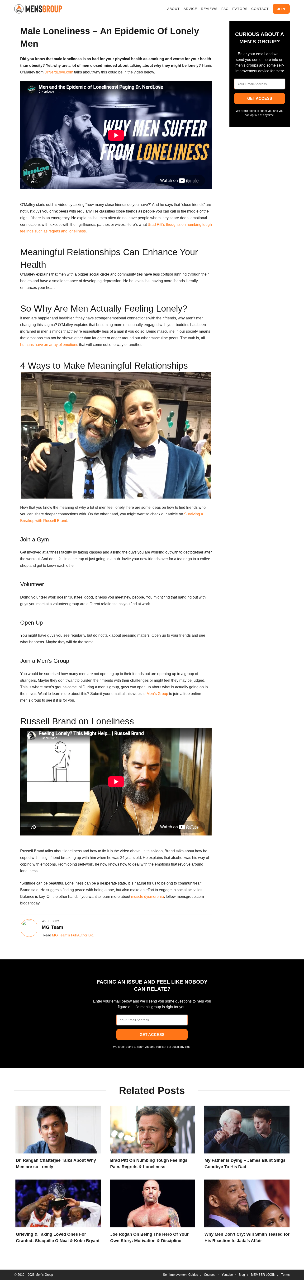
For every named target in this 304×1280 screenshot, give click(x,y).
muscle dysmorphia (147, 896)
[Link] (38, 9)
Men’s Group (158, 694)
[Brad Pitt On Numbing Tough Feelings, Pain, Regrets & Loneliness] (151, 1128)
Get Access (259, 98)
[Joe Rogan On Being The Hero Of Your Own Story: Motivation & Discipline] (151, 1202)
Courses (209, 1274)
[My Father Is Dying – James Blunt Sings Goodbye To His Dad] (245, 1128)
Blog (242, 1274)
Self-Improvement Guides (180, 1274)
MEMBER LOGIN (263, 1274)
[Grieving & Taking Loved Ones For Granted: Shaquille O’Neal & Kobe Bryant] (57, 1202)
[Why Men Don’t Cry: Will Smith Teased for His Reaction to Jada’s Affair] (245, 1202)
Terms (285, 1274)
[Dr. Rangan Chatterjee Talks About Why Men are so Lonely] (57, 1128)
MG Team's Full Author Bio (72, 935)
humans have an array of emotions (49, 345)
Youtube (227, 1274)
